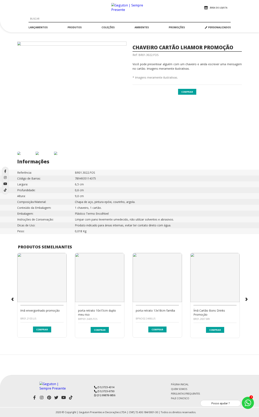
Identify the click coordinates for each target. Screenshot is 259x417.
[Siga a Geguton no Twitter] (56, 398)
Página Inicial (180, 384)
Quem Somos (179, 389)
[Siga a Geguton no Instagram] (42, 398)
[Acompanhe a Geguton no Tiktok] (71, 398)
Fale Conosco (180, 398)
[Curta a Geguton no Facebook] (34, 398)
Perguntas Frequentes (185, 393)
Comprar (187, 91)
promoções (177, 27)
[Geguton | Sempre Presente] (129, 7)
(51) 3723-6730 (105, 391)
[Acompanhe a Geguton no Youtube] (64, 398)
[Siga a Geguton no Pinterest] (49, 398)
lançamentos (38, 27)
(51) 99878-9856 (105, 395)
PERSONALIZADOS (219, 27)
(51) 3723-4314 (105, 387)
